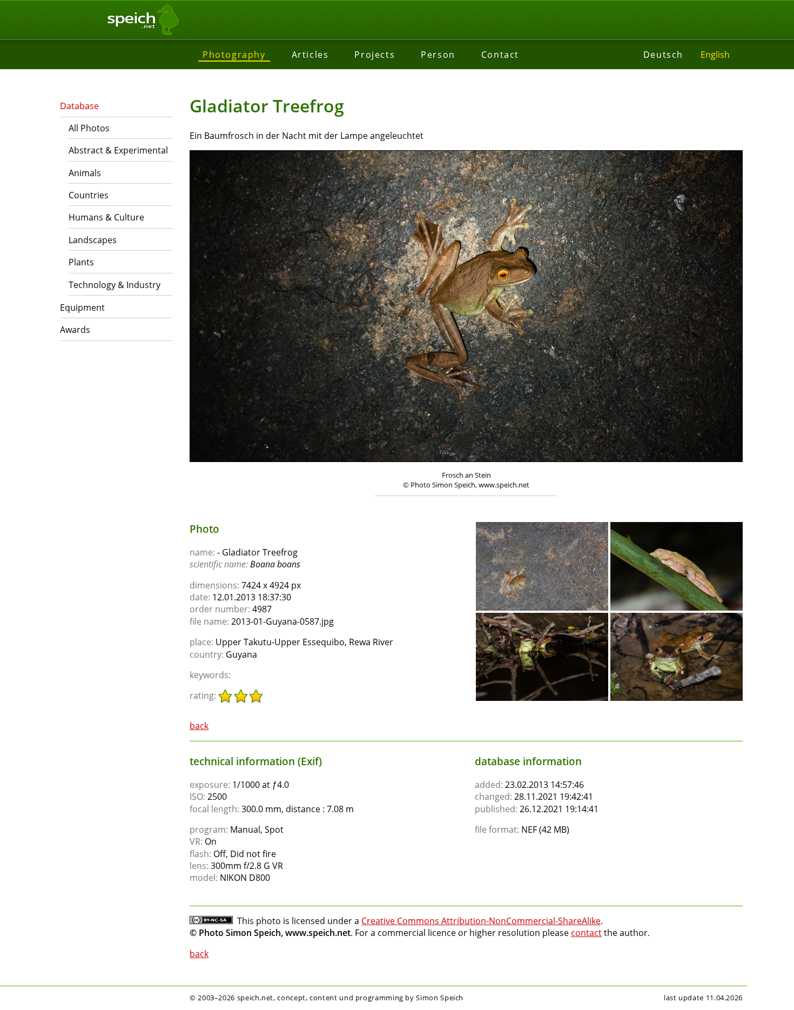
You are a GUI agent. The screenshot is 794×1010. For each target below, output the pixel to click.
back (199, 726)
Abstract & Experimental (118, 150)
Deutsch (663, 55)
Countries (89, 195)
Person (438, 55)
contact (586, 933)
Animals (85, 173)
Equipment (82, 307)
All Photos (89, 128)
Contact (500, 55)
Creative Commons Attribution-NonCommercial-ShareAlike (481, 921)
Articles (310, 55)
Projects (374, 55)
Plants (81, 262)
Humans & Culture (106, 217)
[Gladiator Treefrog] (542, 527)
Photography (234, 55)
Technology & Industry (114, 285)
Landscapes (93, 240)
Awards (75, 330)
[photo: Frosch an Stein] (466, 307)
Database (79, 106)
